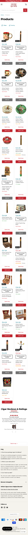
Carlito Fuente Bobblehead (5, 392)
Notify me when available (7, 48)
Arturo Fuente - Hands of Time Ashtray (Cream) (6, 120)
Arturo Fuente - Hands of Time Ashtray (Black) (19, 89)
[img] (14, 411)
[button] (13, 432)
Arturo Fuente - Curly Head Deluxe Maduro (20, 53)
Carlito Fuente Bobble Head (19, 361)
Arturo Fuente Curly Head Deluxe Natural (7, 218)
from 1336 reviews (14, 412)
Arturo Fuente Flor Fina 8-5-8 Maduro (20, 258)
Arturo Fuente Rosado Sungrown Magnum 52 (20, 326)
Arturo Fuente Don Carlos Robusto (6, 253)
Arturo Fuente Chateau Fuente (20, 181)
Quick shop (7, 60)
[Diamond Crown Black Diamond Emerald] (14, 427)
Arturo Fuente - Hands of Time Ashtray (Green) (20, 120)
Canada (13, 514)
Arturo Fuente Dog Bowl (20, 223)
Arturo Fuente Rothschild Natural (6, 361)
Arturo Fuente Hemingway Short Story (20, 291)
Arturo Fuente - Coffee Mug (6, 52)
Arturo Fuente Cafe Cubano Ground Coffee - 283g (6, 188)
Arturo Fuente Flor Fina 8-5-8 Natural (6, 295)
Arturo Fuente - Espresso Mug (6, 88)
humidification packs (5, 458)
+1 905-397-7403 (13, 527)
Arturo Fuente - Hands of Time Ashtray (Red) (6, 151)
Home (2, 15)
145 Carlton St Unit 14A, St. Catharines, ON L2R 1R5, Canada (14, 529)
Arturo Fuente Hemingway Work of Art (7, 326)
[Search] (25, 10)
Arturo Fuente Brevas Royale (19, 150)
